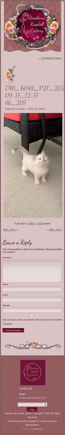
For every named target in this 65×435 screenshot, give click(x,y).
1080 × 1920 (35, 223)
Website (6, 305)
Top (32, 409)
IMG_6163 (55, 229)
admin (42, 108)
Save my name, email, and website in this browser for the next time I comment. (32, 322)
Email (5, 295)
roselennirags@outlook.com (32, 397)
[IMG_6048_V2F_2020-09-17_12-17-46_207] (33, 217)
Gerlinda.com (37, 429)
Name (5, 284)
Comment (6, 257)
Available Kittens (50, 58)
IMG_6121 (9, 229)
